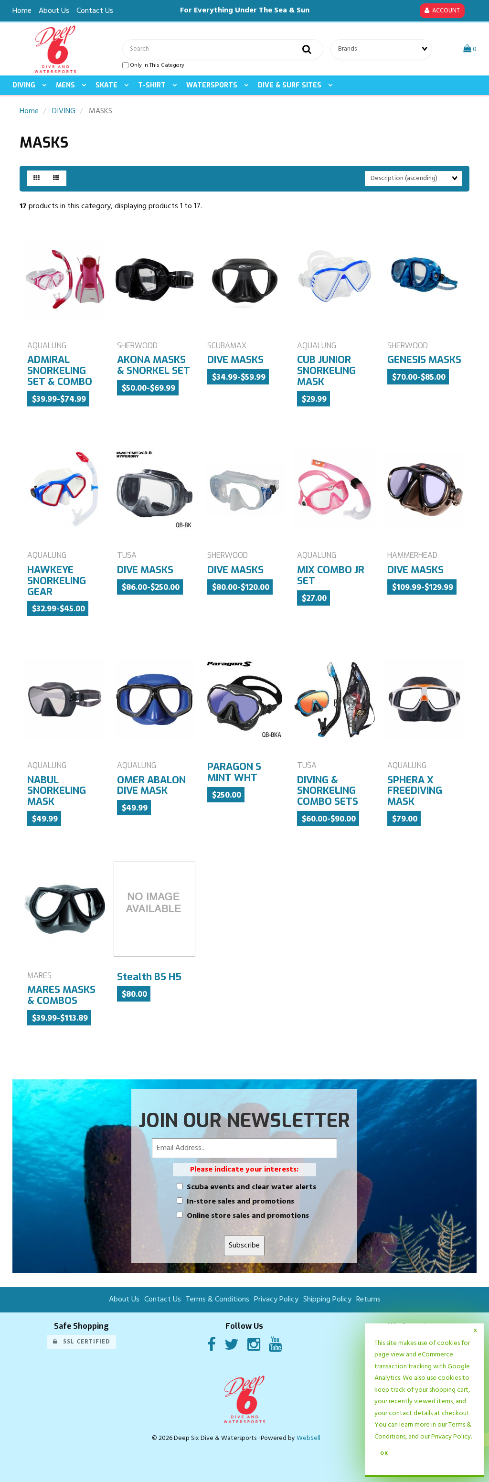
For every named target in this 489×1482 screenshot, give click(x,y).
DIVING (63, 111)
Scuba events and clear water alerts (251, 1187)
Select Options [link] (323, 863)
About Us (54, 11)
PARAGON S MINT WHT (234, 772)
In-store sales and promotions (240, 1201)
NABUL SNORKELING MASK (56, 791)
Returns (368, 1299)
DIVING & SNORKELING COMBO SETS (327, 791)
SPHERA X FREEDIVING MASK (414, 791)
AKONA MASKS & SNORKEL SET (153, 365)
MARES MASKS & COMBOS (61, 995)
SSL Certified (83, 1342)
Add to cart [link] (260, 863)
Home (22, 11)
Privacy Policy (451, 1436)
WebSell (308, 1438)
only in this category (156, 66)
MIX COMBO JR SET (330, 575)
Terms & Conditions (217, 1299)
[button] (470, 49)
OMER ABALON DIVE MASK (151, 785)
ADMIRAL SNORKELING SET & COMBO (59, 370)
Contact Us (94, 11)
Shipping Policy (327, 1299)
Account (444, 11)
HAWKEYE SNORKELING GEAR (56, 580)
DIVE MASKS (235, 359)
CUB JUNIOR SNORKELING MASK (326, 370)
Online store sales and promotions (248, 1216)
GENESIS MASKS (424, 359)
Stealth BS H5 (149, 976)
